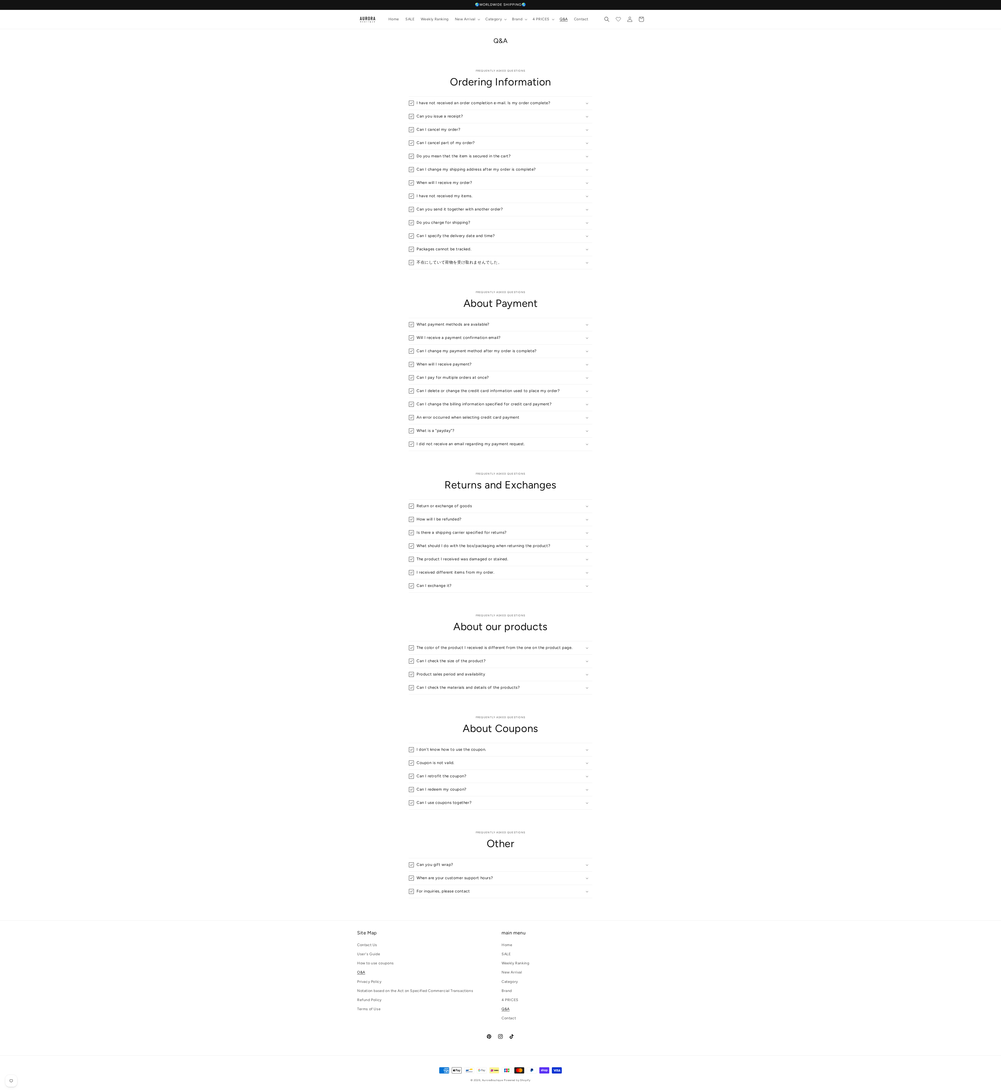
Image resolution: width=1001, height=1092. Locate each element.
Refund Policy (369, 1000)
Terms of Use (369, 1009)
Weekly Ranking (515, 963)
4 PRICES (510, 1000)
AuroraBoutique (492, 1080)
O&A (361, 972)
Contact (509, 1018)
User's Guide (368, 954)
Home (507, 945)
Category (510, 981)
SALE (506, 954)
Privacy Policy (369, 981)
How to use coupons (375, 963)
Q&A (506, 1009)
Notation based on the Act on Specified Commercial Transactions (415, 991)
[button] (467, 19)
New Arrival (512, 972)
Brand (507, 991)
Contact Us (367, 945)
